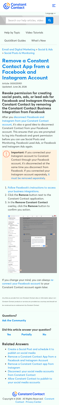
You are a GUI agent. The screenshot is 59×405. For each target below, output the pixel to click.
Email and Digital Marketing (18, 49)
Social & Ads (45, 49)
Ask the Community (14, 320)
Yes (9, 334)
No (44, 334)
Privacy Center (33, 401)
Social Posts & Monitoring (19, 53)
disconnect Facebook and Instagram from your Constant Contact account (25, 120)
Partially (26, 334)
